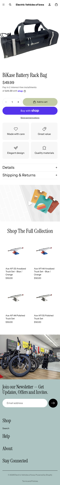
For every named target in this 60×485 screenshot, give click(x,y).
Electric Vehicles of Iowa (24, 475)
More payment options (30, 118)
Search (5, 428)
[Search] (10, 4)
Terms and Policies (30, 481)
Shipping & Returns (18, 175)
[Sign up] (53, 403)
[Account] (49, 4)
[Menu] (3, 4)
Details (8, 167)
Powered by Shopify (44, 475)
